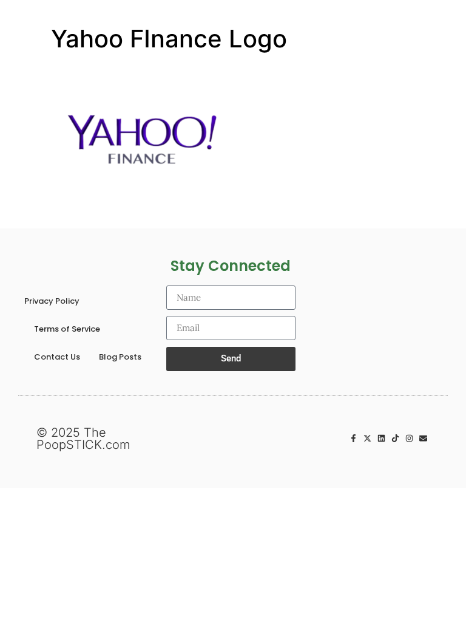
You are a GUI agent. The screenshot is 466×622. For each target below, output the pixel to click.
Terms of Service (67, 329)
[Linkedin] (381, 438)
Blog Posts (120, 357)
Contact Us (57, 357)
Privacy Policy (51, 301)
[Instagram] (409, 438)
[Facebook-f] (353, 438)
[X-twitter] (367, 438)
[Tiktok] (395, 438)
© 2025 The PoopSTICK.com (83, 438)
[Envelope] (423, 438)
